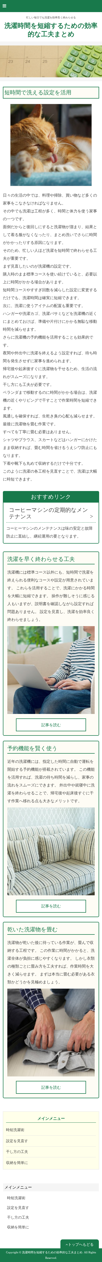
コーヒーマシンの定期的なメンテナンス (48, 513)
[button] (51, 6)
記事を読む (51, 725)
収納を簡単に (17, 1163)
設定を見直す (17, 1141)
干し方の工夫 (17, 1152)
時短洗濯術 (15, 1130)
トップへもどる (81, 1244)
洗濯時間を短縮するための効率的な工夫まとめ (51, 30)
